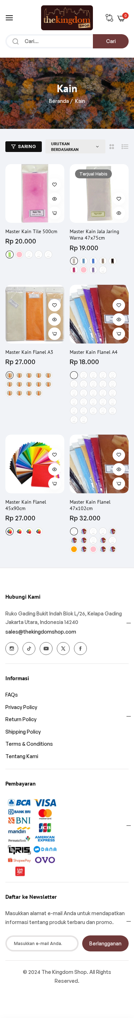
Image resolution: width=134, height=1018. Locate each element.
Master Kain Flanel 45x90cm (25, 505)
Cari (111, 41)
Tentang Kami (21, 756)
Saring (27, 146)
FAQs (11, 695)
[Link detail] (11, 648)
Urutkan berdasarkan (65, 146)
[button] (54, 184)
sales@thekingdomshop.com (40, 632)
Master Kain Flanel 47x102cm (90, 505)
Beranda (59, 101)
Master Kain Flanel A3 (29, 352)
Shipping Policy (23, 732)
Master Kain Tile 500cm (31, 231)
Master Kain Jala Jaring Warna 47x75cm (94, 234)
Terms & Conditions (29, 744)
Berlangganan (105, 943)
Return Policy (20, 719)
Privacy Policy (21, 707)
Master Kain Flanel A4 (94, 352)
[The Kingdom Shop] (67, 17)
